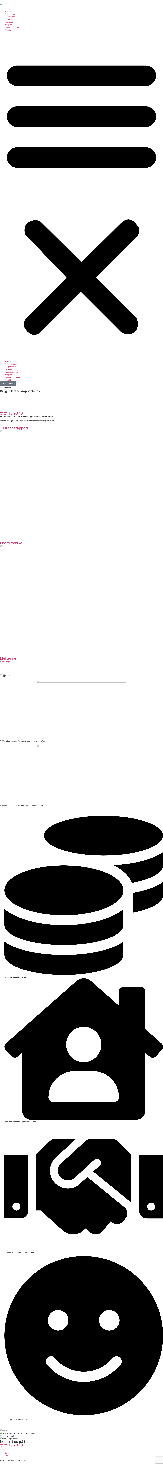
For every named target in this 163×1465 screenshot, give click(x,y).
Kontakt (7, 30)
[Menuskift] (2, 1449)
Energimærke (10, 17)
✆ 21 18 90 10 (11, 413)
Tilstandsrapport (11, 14)
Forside (7, 11)
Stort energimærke (12, 22)
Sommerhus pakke (12, 27)
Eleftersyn (8, 19)
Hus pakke (8, 25)
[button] (81, 195)
